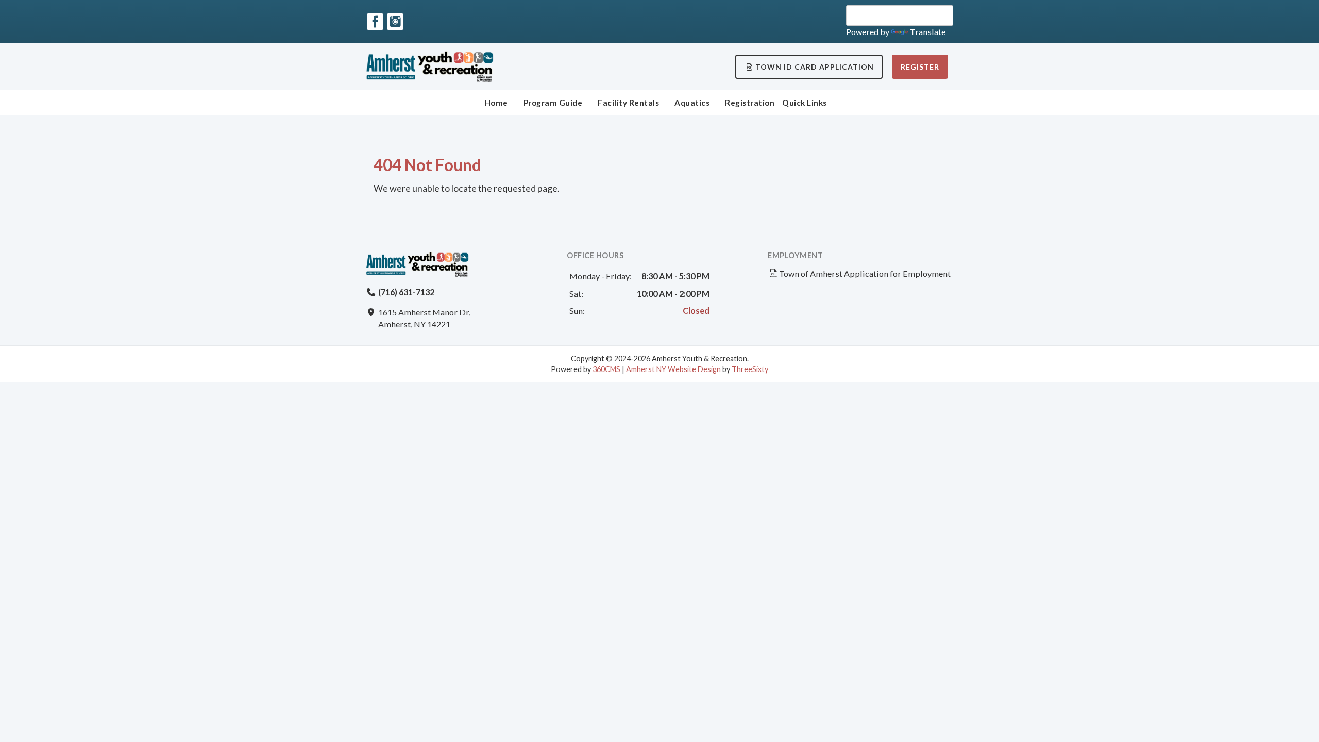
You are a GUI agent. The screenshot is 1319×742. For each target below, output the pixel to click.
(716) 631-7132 (406, 292)
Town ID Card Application (814, 66)
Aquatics (691, 102)
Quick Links (804, 102)
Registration (749, 102)
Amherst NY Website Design (673, 369)
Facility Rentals (628, 102)
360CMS (606, 369)
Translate (927, 32)
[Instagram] (395, 21)
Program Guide (553, 102)
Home (496, 102)
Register (920, 66)
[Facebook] (375, 21)
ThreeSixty (750, 369)
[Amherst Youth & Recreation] (433, 66)
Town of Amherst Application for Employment (865, 273)
